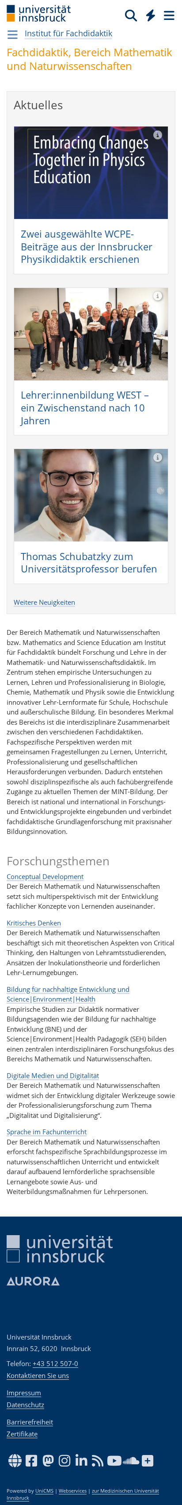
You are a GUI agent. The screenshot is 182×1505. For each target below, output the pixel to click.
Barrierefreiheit (30, 1421)
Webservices (73, 1491)
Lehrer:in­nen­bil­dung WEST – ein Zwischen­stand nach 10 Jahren (85, 407)
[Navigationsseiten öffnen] (12, 34)
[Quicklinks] (151, 15)
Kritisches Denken (34, 922)
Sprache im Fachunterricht (47, 1131)
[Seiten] (168, 15)
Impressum (24, 1392)
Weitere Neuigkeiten (44, 602)
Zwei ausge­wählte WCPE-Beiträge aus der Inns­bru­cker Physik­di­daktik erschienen (86, 246)
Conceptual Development (45, 876)
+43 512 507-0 (55, 1363)
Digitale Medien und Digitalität (53, 1075)
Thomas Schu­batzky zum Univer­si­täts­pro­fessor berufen (89, 562)
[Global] (148, 14)
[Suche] (131, 15)
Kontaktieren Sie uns (38, 1375)
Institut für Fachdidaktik (68, 33)
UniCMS (44, 1491)
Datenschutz (25, 1404)
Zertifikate (22, 1433)
